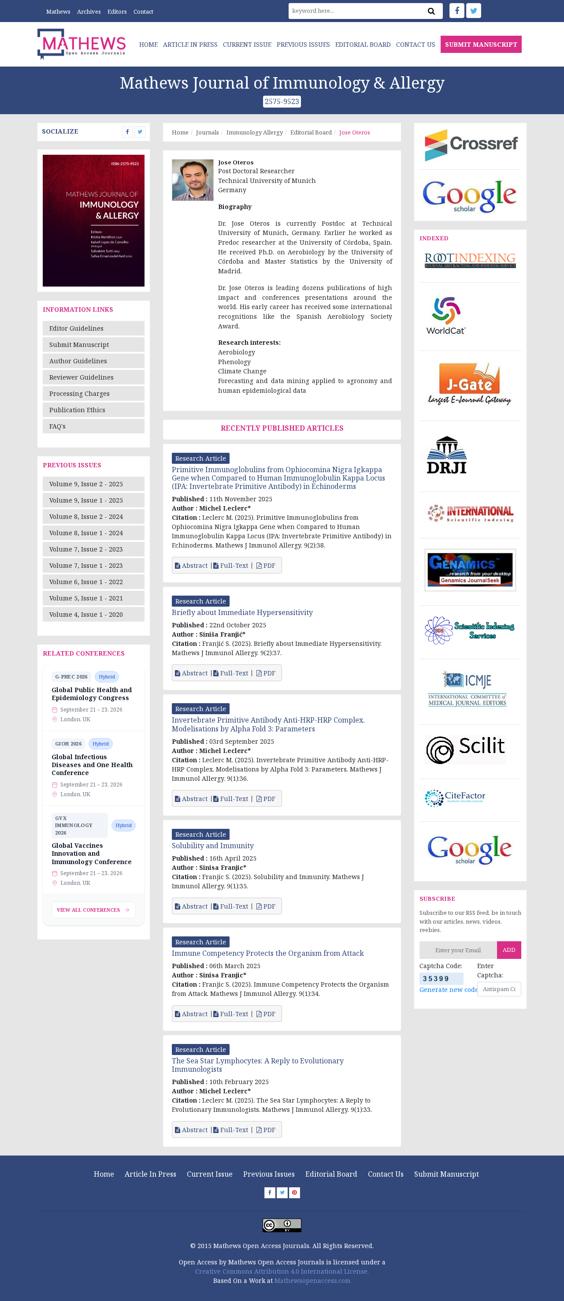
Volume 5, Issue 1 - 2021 (86, 598)
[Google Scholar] (470, 195)
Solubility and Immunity (213, 845)
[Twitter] (473, 10)
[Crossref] (470, 144)
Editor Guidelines (76, 328)
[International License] (282, 1225)
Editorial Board (363, 44)
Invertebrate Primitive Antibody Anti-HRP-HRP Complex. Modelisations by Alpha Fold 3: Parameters (268, 724)
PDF (269, 566)
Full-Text (233, 566)
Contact (143, 11)
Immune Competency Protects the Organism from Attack (268, 953)
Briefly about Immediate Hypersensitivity (242, 612)
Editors (117, 11)
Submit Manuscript (79, 344)
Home (148, 44)
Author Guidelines (78, 361)
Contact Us (415, 44)
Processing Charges (79, 393)
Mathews (58, 11)
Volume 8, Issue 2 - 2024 (86, 516)
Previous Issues (303, 44)
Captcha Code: (440, 966)
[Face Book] (456, 10)
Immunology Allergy (254, 132)
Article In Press (190, 44)
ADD (509, 950)
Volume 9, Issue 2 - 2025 (86, 484)
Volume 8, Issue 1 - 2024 (86, 533)
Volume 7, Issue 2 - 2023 (86, 549)
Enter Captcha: (490, 970)
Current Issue (247, 44)
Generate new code (449, 989)
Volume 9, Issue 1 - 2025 (86, 500)
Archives (89, 11)
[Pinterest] (294, 1192)
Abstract (194, 566)
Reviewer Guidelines (81, 377)
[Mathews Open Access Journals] (81, 43)
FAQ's (57, 426)
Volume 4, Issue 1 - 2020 (86, 614)
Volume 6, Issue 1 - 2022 (86, 582)
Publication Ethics (77, 410)
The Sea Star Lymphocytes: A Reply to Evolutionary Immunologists (258, 1065)
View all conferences (88, 909)
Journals (207, 132)
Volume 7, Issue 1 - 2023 (86, 565)
